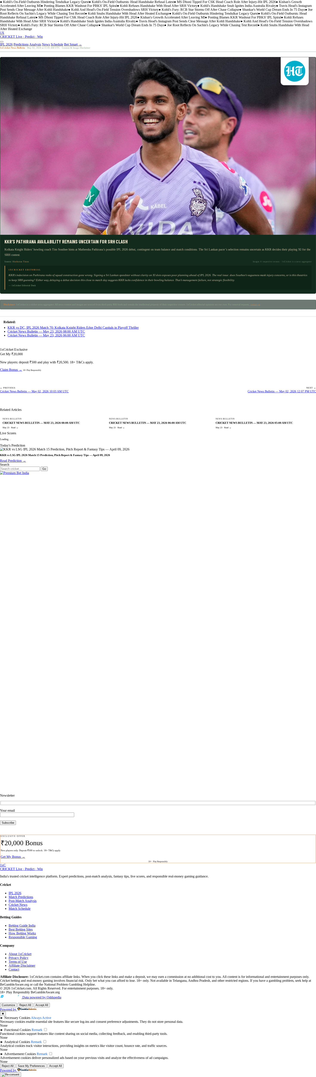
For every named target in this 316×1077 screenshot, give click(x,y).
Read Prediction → (13, 460)
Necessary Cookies (17, 1018)
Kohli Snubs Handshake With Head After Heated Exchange (128, 13)
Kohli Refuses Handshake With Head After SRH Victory (158, 6)
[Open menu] (1, 41)
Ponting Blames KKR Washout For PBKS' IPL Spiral (80, 6)
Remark (37, 1030)
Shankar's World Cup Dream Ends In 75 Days (273, 9)
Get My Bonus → (13, 857)
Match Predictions (21, 897)
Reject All (25, 1005)
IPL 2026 (6, 44)
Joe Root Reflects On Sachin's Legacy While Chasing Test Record (212, 25)
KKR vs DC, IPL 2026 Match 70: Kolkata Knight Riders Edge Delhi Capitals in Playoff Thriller (73, 327)
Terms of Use (18, 961)
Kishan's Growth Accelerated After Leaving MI (172, 17)
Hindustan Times (20, 261)
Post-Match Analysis (23, 901)
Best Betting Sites (21, 929)
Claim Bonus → (11, 370)
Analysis (35, 44)
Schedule (57, 44)
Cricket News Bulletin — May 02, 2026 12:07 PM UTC (282, 391)
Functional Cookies (17, 1030)
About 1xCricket (20, 954)
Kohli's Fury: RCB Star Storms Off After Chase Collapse (200, 9)
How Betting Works (22, 933)
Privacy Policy (18, 958)
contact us (255, 304)
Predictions (21, 44)
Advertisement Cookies (20, 1054)
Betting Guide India (22, 925)
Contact (14, 969)
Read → (14, 427)
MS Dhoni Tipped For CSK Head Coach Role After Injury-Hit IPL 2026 (226, 2)
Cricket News (18, 904)
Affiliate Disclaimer (22, 965)
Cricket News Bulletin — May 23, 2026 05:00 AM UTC (254, 422)
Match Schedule (20, 908)
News (46, 44)
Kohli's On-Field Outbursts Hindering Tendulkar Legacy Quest (46, 2)
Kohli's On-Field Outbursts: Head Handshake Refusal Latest (133, 2)
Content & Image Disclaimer (76, 47)
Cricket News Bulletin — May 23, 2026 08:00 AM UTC (46, 331)
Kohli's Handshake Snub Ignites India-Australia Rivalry (238, 6)
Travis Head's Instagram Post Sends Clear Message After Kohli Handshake (190, 21)
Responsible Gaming (23, 937)
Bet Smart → (73, 44)
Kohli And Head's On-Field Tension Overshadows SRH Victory (115, 9)
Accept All (41, 1005)
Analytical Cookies (17, 1042)
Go (44, 468)
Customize (8, 1005)
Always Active (41, 1018)
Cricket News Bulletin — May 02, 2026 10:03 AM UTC (34, 391)
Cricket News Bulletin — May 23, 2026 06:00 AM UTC (46, 335)
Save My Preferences (31, 1066)
